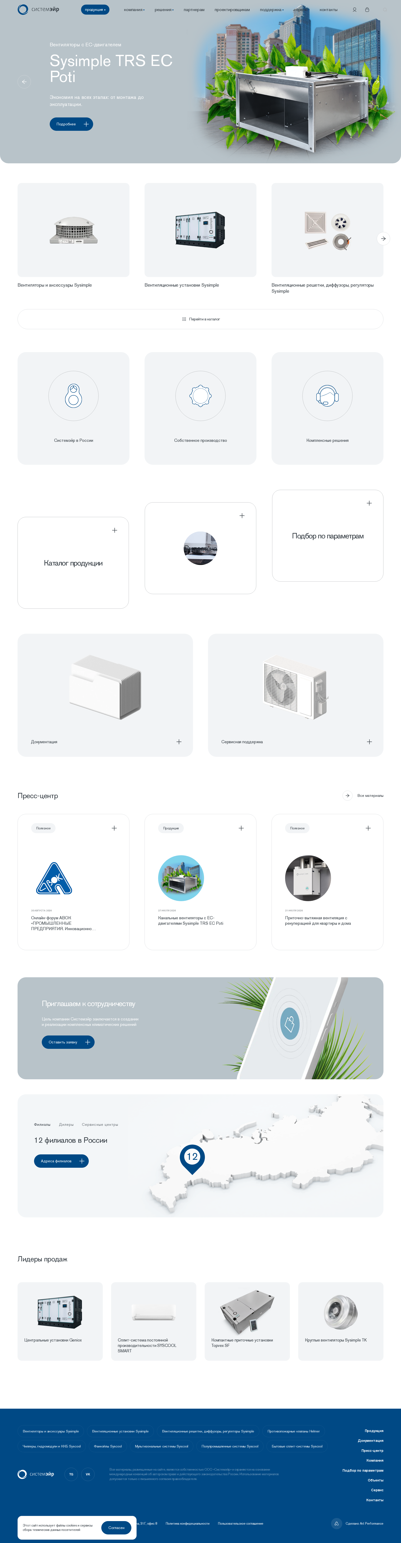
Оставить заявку (63, 1042)
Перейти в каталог (204, 319)
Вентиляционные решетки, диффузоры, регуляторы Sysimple (208, 1431)
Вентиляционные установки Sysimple (120, 1431)
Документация (370, 1440)
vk (88, 1474)
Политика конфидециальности (188, 1524)
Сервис (377, 1490)
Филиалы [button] (42, 1124)
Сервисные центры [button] (100, 1124)
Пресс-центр (372, 1450)
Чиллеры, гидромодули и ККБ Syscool (52, 1446)
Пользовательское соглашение (240, 1524)
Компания (375, 1460)
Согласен (116, 1527)
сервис (300, 9)
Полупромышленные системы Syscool (230, 1446)
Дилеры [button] (66, 1124)
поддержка (271, 9)
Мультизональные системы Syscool (161, 1446)
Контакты (374, 1500)
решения (163, 9)
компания (133, 9)
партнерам (194, 9)
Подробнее (66, 124)
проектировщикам (232, 9)
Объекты (375, 1480)
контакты (329, 9)
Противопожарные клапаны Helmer (294, 1431)
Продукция (374, 1430)
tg (71, 1474)
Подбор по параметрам (363, 1470)
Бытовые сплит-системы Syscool (297, 1446)
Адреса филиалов (56, 1161)
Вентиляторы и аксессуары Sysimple (51, 1431)
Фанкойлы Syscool (108, 1446)
